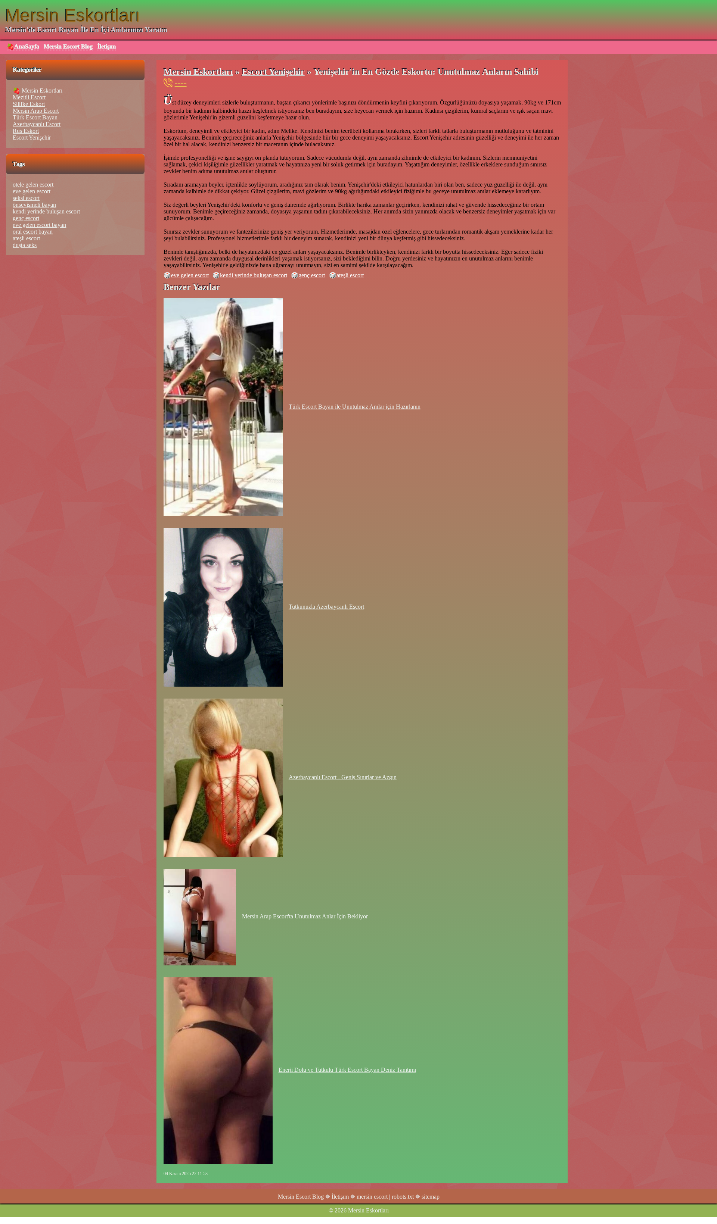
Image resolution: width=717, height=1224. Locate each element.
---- (181, 82)
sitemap (431, 1196)
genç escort (311, 275)
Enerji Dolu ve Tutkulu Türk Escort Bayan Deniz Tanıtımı (347, 1070)
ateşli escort (350, 275)
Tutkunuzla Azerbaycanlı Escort (326, 606)
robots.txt (403, 1196)
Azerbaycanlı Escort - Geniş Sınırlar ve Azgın (343, 777)
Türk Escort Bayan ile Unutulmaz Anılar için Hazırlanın (354, 406)
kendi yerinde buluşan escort (253, 275)
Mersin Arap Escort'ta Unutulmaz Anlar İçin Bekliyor (305, 916)
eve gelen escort (190, 275)
